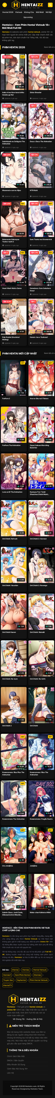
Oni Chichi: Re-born (10, 679)
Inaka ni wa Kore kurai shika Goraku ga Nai (13, 93)
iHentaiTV (7, 985)
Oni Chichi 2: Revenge (38, 585)
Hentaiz (25, 970)
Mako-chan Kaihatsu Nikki (40, 912)
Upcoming (28, 17)
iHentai (15, 970)
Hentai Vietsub (39, 970)
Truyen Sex (8, 980)
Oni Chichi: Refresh (9, 539)
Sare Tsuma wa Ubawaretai (41, 239)
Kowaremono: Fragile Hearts (41, 819)
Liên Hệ (10, 1073)
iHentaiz (37, 975)
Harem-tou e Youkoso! (39, 337)
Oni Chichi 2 (7, 726)
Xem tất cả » (49, 47)
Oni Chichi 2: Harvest (38, 539)
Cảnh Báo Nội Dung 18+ (17, 1069)
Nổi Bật (49, 12)
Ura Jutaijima (7, 866)
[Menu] (4, 5)
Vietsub (18, 12)
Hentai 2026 (7, 12)
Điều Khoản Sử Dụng (16, 1064)
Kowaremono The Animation (13, 819)
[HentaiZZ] (27, 999)
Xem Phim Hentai (22, 975)
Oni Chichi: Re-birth (37, 679)
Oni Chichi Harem (9, 632)
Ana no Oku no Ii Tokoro (39, 398)
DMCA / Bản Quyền (15, 1060)
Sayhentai (21, 980)
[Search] (50, 5)
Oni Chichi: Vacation (10, 585)
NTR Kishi (34, 190)
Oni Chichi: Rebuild (37, 632)
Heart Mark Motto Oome (12, 288)
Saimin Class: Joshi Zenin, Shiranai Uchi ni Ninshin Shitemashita (12, 914)
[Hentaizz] (27, 5)
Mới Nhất (40, 12)
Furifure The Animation (11, 445)
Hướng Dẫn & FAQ (34, 1019)
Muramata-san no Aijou (11, 190)
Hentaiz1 (7, 975)
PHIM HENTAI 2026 (13, 47)
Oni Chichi (34, 726)
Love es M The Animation (12, 492)
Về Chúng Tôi (19, 1019)
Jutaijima (33, 866)
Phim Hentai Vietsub (38, 980)
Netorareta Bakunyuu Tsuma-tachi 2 (10, 240)
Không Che (29, 12)
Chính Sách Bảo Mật (16, 1056)
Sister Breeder (35, 92)
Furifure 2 (6, 398)
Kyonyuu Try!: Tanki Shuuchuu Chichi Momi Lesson (39, 494)
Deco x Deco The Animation (41, 141)
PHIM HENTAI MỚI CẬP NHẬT (19, 353)
